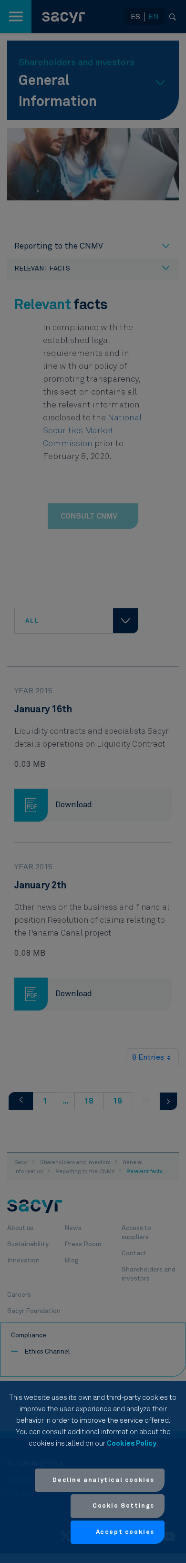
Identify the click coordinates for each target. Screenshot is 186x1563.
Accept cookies (125, 1532)
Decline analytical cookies (103, 1480)
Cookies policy (131, 1443)
